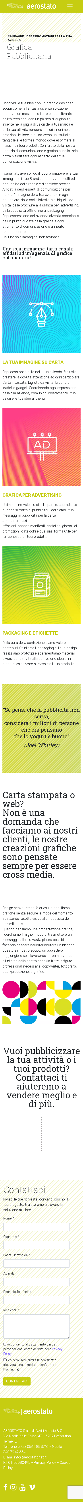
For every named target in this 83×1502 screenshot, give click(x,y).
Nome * (8, 1218)
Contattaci (17, 1381)
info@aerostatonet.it (30, 1457)
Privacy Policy (45, 1462)
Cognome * (11, 1237)
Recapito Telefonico (17, 1292)
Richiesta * (11, 1310)
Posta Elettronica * (16, 1255)
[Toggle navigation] (70, 6)
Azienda (9, 1273)
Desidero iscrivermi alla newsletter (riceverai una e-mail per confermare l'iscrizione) (29, 1364)
